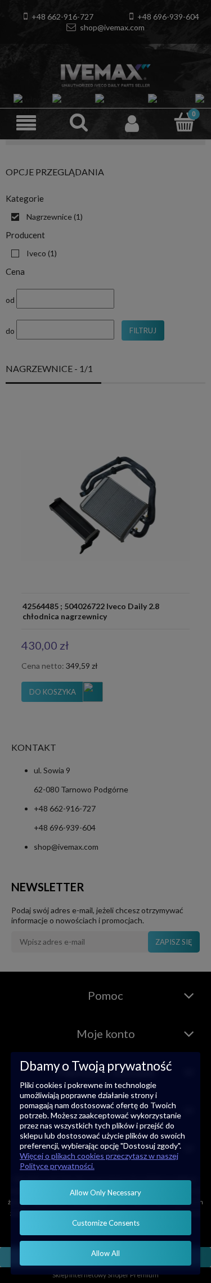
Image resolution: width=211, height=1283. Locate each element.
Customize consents (106, 1222)
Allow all (105, 1253)
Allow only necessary (105, 1192)
